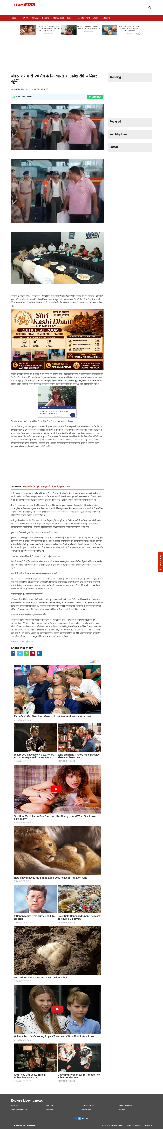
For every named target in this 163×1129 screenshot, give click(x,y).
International (58, 18)
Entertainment (84, 18)
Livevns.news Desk (22, 89)
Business (70, 18)
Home (13, 18)
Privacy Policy (86, 1110)
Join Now (96, 97)
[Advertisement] (81, 53)
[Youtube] (86, 1118)
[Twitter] (79, 1118)
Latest (114, 147)
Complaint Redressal (124, 1105)
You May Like (118, 134)
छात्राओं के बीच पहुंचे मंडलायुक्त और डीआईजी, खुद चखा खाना (46, 486)
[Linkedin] (83, 1118)
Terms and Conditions (19, 1110)
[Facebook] (76, 1118)
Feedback (50, 1110)
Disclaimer (121, 1110)
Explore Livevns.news (27, 1100)
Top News (24, 18)
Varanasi (35, 18)
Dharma (96, 18)
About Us (14, 1105)
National (46, 18)
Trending (115, 77)
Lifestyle (106, 18)
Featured (115, 121)
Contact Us (50, 1105)
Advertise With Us (88, 1105)
